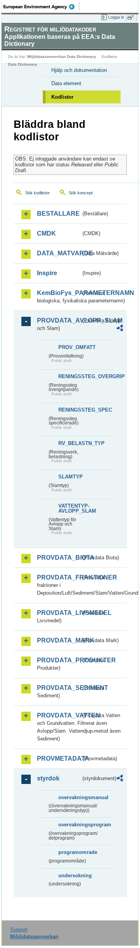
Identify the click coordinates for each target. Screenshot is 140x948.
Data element (66, 83)
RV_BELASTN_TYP (69, 443)
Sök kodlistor (37, 192)
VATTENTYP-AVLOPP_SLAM (69, 508)
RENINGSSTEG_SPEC (69, 410)
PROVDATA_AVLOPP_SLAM (59, 320)
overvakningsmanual (69, 797)
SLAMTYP (69, 477)
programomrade (69, 852)
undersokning (69, 875)
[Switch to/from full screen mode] (132, 17)
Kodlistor (62, 97)
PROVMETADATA (59, 758)
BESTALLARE (58, 213)
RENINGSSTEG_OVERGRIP (69, 376)
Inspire (47, 273)
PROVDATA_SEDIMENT (59, 687)
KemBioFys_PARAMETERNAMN (59, 293)
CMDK (46, 233)
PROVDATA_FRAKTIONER (59, 577)
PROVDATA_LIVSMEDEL (59, 612)
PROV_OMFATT (69, 347)
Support (19, 929)
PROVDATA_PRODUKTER (59, 660)
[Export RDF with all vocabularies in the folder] (120, 329)
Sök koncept (81, 192)
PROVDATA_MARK (59, 640)
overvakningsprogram (69, 825)
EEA (41, 6)
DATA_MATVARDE (59, 253)
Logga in (116, 17)
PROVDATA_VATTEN (59, 715)
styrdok (48, 778)
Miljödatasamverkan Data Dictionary (61, 56)
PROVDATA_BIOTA (59, 557)
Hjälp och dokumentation (79, 70)
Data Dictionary (22, 64)
